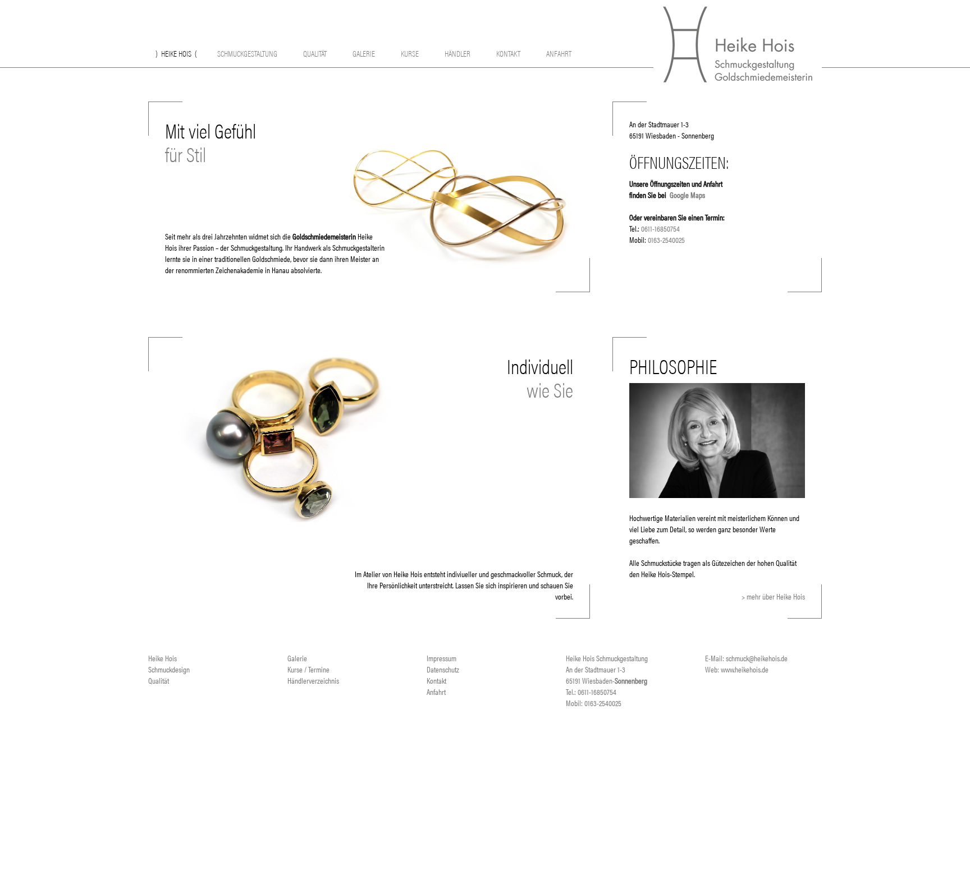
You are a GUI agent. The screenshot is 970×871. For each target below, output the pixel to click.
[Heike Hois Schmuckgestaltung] (737, 78)
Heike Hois (176, 53)
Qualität (315, 53)
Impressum (441, 657)
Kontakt (508, 53)
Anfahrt (558, 53)
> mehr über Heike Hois (773, 596)
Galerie (364, 53)
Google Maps (687, 194)
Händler (457, 53)
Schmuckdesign (169, 669)
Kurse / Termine (308, 669)
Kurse (410, 53)
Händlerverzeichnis (313, 680)
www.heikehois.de (744, 669)
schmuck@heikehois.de (757, 657)
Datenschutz (443, 669)
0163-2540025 (666, 239)
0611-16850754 (660, 228)
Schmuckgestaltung (247, 53)
